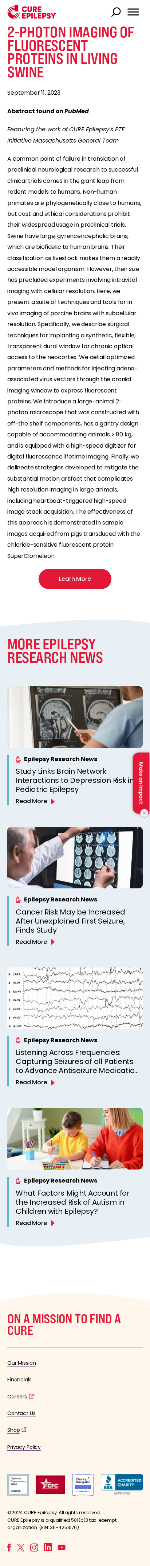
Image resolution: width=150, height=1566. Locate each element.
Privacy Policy (24, 1447)
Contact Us (21, 1413)
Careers (17, 1396)
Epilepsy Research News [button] (60, 759)
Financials (19, 1379)
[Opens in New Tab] (18, 1493)
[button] (31, 17)
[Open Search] (117, 12)
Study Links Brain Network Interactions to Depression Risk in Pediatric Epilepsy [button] (75, 780)
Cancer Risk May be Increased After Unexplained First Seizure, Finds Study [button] (70, 921)
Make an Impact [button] (141, 783)
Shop (13, 1430)
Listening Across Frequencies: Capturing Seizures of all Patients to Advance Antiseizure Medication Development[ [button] (77, 1066)
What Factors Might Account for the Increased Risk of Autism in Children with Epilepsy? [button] (73, 1202)
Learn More (75, 579)
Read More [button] (31, 801)
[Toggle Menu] (133, 12)
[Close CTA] (143, 813)
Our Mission (21, 1362)
